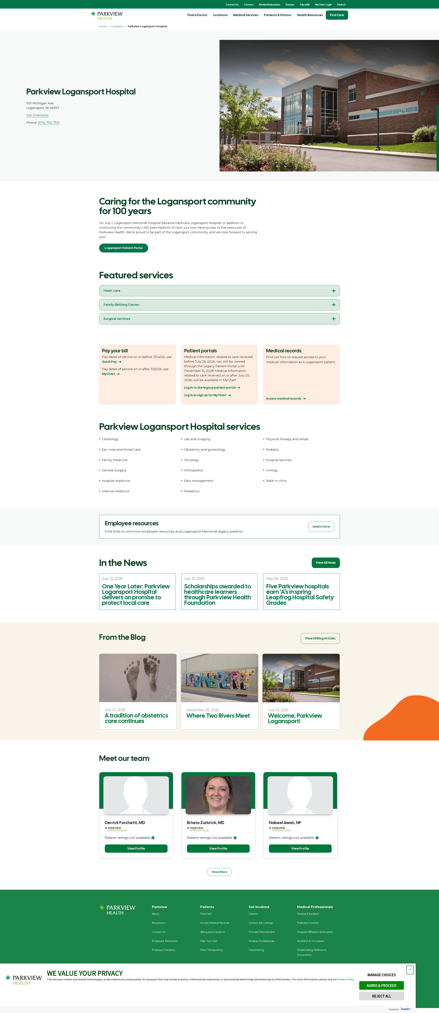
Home (103, 26)
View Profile (136, 848)
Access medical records (283, 398)
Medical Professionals (261, 941)
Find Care (337, 15)
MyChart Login (323, 4)
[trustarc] (405, 1009)
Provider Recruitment (262, 932)
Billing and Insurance (212, 932)
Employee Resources (165, 941)
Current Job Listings (261, 922)
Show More (219, 872)
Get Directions (37, 115)
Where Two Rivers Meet (218, 716)
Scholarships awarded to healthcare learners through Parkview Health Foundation (217, 594)
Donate (290, 4)
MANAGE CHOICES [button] (381, 974)
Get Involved (259, 907)
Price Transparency (211, 950)
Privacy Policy (345, 979)
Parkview (159, 907)
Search (341, 4)
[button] (410, 970)
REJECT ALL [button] (381, 996)
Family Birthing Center (121, 305)
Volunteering (256, 950)
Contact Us (232, 4)
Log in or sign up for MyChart (205, 395)
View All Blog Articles (320, 638)
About (155, 913)
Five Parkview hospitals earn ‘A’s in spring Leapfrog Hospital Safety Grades (300, 594)
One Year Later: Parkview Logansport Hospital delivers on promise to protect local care (136, 594)
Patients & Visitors (278, 15)
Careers (248, 4)
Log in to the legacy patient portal (210, 388)
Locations (220, 15)
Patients (207, 907)
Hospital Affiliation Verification (315, 932)
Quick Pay (109, 362)
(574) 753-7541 (49, 123)
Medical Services (245, 15)
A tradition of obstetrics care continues (136, 718)
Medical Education (269, 4)
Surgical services (116, 319)
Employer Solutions (163, 950)
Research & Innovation (310, 941)
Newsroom (158, 922)
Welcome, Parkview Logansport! (295, 718)
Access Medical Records (214, 922)
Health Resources (310, 15)
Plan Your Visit (208, 941)
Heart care (111, 291)
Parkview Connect (308, 922)
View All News (326, 563)
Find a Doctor (197, 15)
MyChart (108, 374)
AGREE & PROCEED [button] (381, 985)
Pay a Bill (304, 4)
